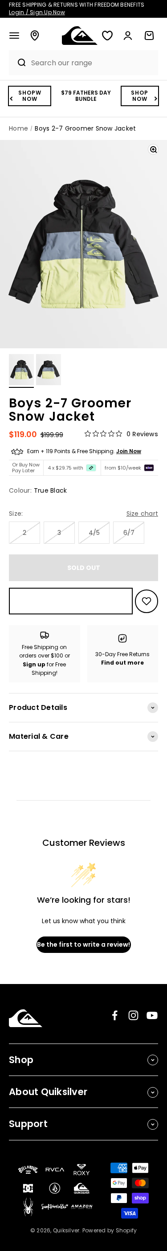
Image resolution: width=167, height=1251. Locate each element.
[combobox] (92, 63)
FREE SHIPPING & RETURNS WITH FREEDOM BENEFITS (76, 8)
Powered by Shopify (109, 1230)
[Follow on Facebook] (115, 1015)
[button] (14, 35)
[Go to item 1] (21, 371)
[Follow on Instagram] (133, 1015)
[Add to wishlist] (146, 601)
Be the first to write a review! (83, 944)
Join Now (128, 451)
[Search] (18, 62)
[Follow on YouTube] (152, 1015)
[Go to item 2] (48, 371)
